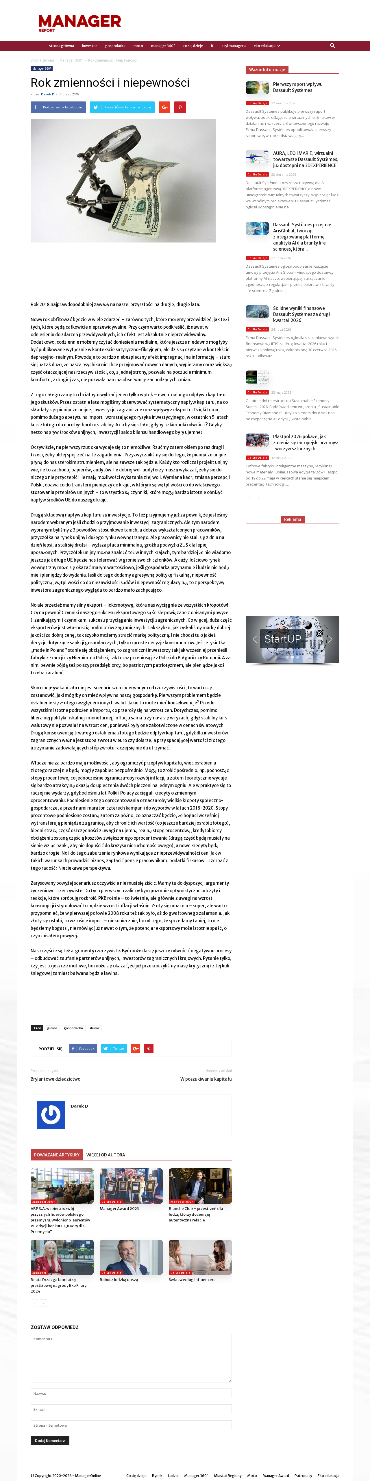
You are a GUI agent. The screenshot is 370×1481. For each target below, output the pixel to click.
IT (212, 46)
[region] (292, 641)
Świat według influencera (192, 1279)
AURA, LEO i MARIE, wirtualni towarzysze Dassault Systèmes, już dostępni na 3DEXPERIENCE (305, 159)
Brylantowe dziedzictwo (55, 1079)
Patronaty (303, 1475)
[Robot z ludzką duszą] (131, 1257)
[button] (332, 46)
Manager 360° (163, 46)
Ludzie (173, 1475)
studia (94, 1028)
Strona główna (42, 60)
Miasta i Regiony (228, 1475)
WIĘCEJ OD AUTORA (105, 1155)
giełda (52, 1028)
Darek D (47, 94)
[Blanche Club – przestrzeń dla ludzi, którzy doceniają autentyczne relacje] (200, 1186)
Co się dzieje (193, 46)
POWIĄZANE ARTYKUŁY (56, 1155)
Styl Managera (234, 46)
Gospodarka (115, 46)
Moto (138, 46)
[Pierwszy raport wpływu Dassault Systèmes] (257, 87)
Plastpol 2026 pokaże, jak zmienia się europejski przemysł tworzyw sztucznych (306, 442)
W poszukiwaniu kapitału (206, 1079)
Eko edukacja (264, 46)
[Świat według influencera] (200, 1257)
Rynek (157, 1475)
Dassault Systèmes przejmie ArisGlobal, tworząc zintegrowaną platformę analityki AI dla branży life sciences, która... (302, 237)
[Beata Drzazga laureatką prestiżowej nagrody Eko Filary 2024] (62, 1257)
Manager (39, 1272)
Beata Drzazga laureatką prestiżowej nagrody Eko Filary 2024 (58, 1285)
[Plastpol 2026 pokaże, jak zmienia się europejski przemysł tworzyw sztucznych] (257, 440)
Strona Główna (61, 46)
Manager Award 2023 (119, 1208)
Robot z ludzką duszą (119, 1279)
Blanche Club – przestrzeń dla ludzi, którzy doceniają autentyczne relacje (196, 1214)
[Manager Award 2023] (131, 1186)
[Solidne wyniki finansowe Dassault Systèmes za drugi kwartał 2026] (257, 311)
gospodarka (73, 1028)
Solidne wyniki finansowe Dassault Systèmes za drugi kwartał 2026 (301, 314)
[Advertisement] (292, 567)
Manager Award (275, 1475)
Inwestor (89, 46)
